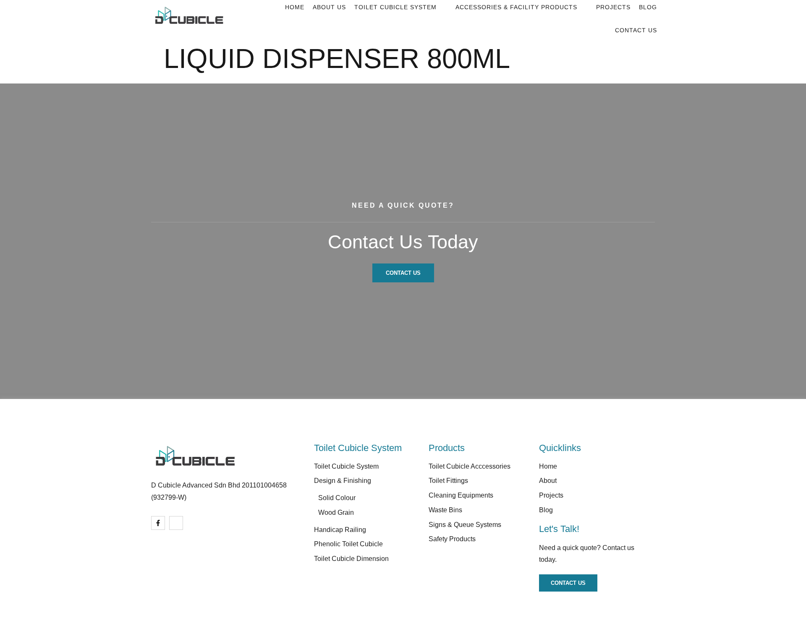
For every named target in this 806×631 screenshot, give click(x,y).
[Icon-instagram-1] (176, 523)
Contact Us (636, 30)
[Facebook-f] (158, 523)
